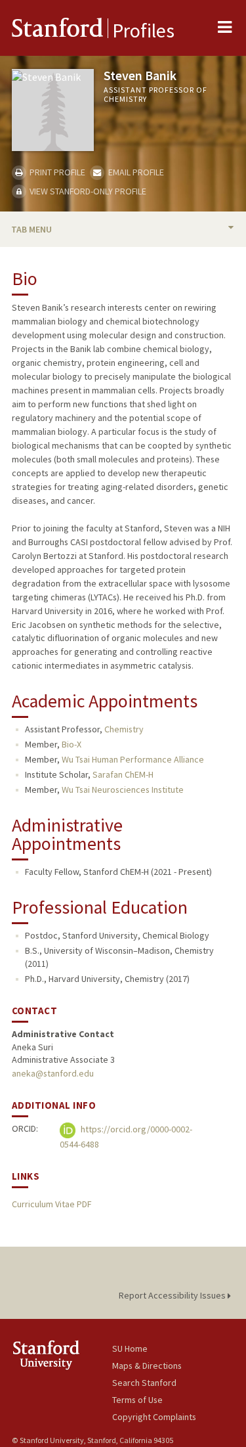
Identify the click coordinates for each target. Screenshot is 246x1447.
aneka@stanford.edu (53, 1073)
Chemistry (124, 729)
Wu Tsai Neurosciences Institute (123, 789)
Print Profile (56, 172)
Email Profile (134, 172)
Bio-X (71, 744)
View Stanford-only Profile (87, 191)
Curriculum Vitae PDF (51, 1204)
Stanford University (62, 1355)
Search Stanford (144, 1383)
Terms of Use (137, 1400)
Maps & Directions (147, 1365)
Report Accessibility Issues (173, 1295)
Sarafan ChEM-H (123, 774)
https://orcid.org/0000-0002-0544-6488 (126, 1137)
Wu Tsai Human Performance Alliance (133, 759)
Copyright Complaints (154, 1417)
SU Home (130, 1348)
